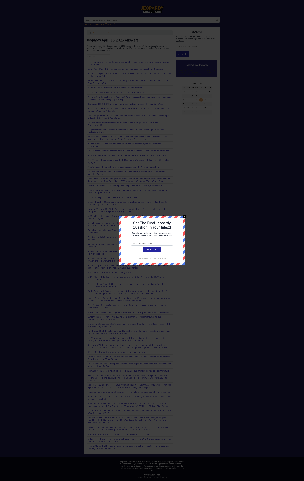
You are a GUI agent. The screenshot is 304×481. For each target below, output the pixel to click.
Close (184, 216)
